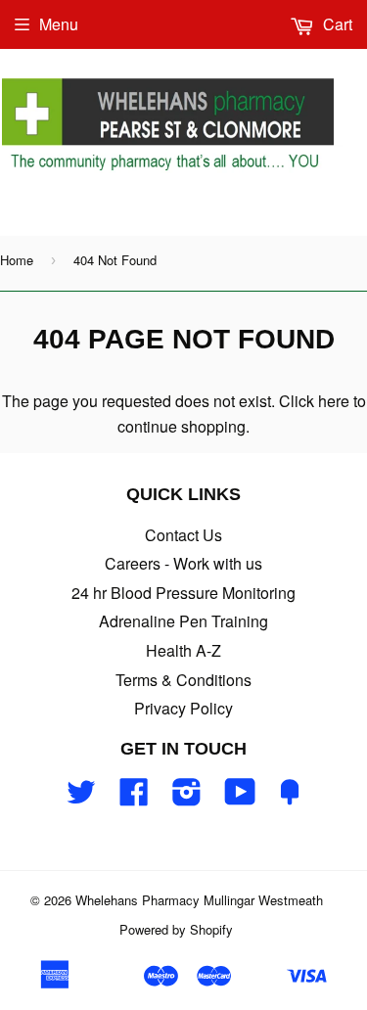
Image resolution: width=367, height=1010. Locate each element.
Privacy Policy (183, 708)
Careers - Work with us (183, 563)
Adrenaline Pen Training (183, 621)
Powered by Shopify (176, 929)
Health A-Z (183, 650)
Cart (335, 24)
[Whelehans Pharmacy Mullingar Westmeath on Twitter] (81, 797)
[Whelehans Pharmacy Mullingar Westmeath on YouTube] (240, 797)
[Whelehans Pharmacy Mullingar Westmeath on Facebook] (134, 797)
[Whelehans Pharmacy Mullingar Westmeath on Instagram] (187, 797)
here (333, 401)
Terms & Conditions (183, 679)
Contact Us (183, 535)
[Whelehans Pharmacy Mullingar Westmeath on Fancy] (289, 797)
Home (16, 260)
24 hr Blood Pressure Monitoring (183, 592)
